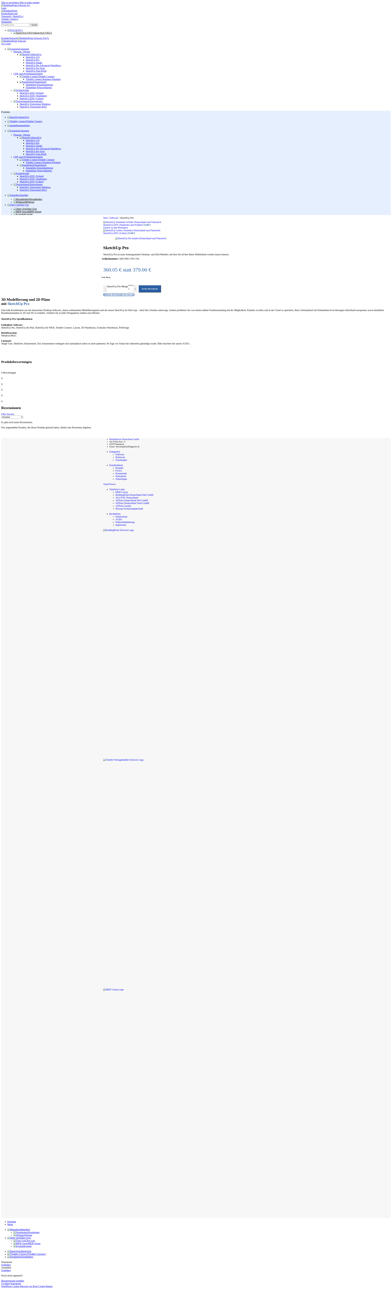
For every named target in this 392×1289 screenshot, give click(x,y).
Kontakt (28, 214)
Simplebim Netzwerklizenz (39, 87)
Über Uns (31, 209)
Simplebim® (40, 82)
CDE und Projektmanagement (28, 73)
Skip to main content (29, 2)
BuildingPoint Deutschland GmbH (124, 439)
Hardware (120, 457)
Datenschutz (121, 516)
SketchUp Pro (32, 60)
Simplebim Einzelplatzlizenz (39, 84)
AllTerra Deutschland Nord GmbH (132, 503)
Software (114, 218)
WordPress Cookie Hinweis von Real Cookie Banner (27, 1286)
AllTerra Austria (123, 506)
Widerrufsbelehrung (125, 522)
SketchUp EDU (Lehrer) (32, 98)
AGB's (118, 519)
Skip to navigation (10, 2)
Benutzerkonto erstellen (12, 1281)
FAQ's (118, 470)
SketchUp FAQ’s (43, 33)
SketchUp (36, 54)
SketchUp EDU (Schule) (32, 93)
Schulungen (121, 460)
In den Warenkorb (150, 289)
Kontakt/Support (9, 38)
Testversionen (36, 101)
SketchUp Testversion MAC (33, 107)
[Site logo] (16, 8)
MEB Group (35, 211)
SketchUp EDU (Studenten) (33, 95)
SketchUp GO (33, 57)
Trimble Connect (46, 76)
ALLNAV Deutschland (126, 497)
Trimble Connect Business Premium (43, 79)
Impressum (120, 525)
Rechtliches (115, 514)
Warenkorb (120, 476)
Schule (26, 90)
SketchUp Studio (34, 62)
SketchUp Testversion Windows (35, 104)
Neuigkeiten (35, 199)
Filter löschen (7, 414)
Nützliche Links (117, 489)
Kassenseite (121, 473)
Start (105, 218)
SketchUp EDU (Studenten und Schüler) (123, 225)
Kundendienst (116, 465)
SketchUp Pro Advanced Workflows (43, 65)
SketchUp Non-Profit (36, 71)
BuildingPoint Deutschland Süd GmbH (134, 495)
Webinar (29, 202)
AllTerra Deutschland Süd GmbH (131, 500)
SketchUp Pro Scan (35, 68)
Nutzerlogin (121, 479)
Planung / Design (21, 51)
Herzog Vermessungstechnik (129, 508)
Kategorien (114, 451)
